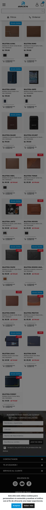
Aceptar (16, 505)
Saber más (28, 505)
